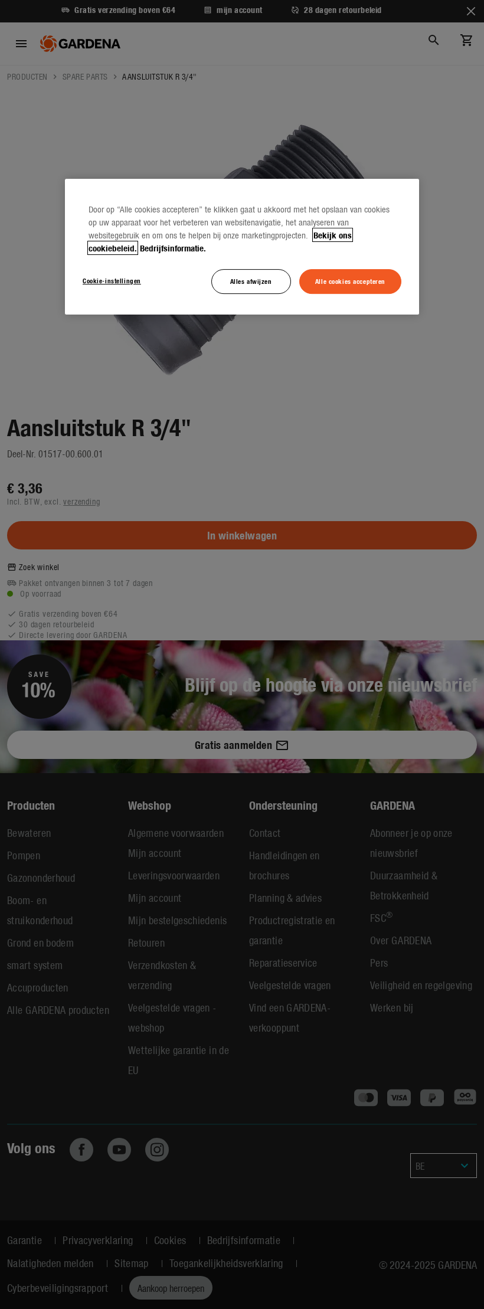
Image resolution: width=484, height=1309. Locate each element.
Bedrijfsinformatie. (173, 248)
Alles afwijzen (251, 281)
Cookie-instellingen (112, 280)
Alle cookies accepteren (350, 281)
